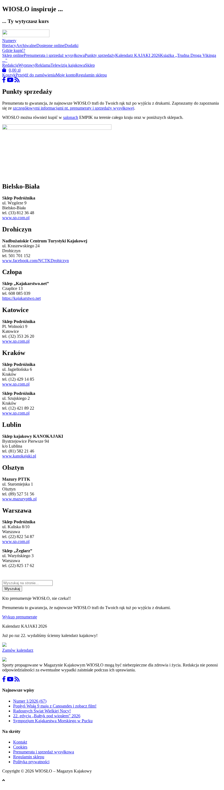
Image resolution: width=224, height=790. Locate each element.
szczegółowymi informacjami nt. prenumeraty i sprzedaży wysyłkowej (73, 108)
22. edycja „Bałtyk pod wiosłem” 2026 (46, 715)
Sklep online (13, 55)
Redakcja (10, 65)
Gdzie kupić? (13, 50)
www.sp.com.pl (16, 217)
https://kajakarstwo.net (21, 298)
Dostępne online (50, 45)
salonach (70, 117)
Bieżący (9, 45)
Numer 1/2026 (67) (29, 701)
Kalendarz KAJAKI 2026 (137, 55)
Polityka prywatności (31, 761)
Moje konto (66, 75)
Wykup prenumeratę (19, 617)
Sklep (90, 65)
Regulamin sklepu (91, 75)
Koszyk (9, 75)
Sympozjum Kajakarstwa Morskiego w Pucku (53, 720)
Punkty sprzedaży (100, 55)
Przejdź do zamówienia (36, 75)
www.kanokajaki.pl (19, 456)
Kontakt (20, 742)
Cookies (20, 747)
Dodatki (71, 45)
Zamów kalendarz (17, 650)
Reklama (43, 65)
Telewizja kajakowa (68, 65)
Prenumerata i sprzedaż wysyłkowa (54, 55)
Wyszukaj (12, 589)
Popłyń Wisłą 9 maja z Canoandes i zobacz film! (54, 706)
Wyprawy (26, 65)
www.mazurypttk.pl (19, 499)
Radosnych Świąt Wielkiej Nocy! (42, 711)
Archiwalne (26, 45)
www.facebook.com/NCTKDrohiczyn (35, 260)
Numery (9, 40)
